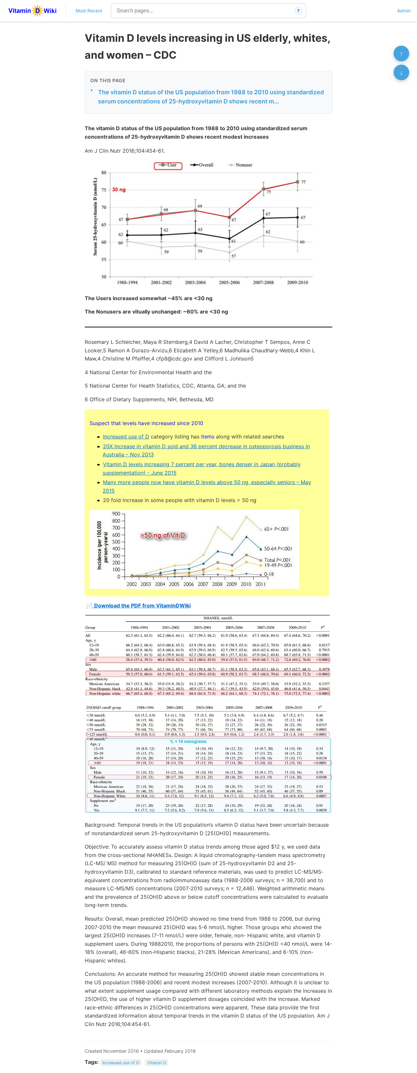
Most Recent (89, 10)
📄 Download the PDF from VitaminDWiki (138, 605)
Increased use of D (126, 436)
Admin (403, 10)
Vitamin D (156, 1062)
